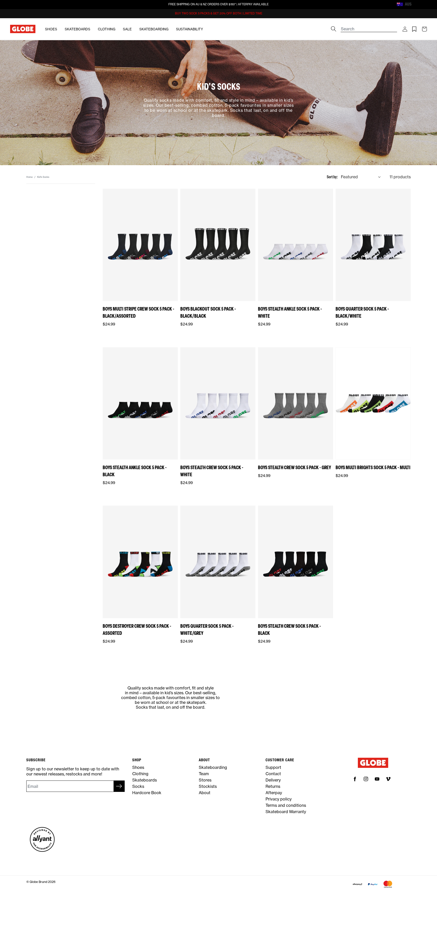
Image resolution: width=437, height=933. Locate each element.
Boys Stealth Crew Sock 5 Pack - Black (289, 629)
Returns (273, 786)
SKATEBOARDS (77, 29)
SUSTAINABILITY (189, 29)
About (204, 792)
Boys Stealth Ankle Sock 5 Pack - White (290, 312)
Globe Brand (38, 882)
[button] (405, 29)
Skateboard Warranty (286, 811)
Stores (205, 780)
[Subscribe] (119, 786)
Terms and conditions (286, 805)
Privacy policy (279, 798)
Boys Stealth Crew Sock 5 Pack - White (211, 471)
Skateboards (144, 780)
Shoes (138, 767)
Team (204, 773)
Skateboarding (213, 767)
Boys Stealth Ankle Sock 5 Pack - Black (135, 471)
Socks (138, 786)
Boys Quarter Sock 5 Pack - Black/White (362, 312)
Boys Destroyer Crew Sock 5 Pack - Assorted (137, 629)
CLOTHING (106, 29)
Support (273, 767)
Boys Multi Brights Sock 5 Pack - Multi (373, 467)
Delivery (273, 780)
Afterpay (274, 792)
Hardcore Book (146, 792)
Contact (273, 773)
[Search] (333, 29)
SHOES (51, 29)
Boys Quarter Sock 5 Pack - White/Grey (207, 629)
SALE (127, 29)
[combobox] (369, 26)
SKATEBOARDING (153, 29)
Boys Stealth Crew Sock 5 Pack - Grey (294, 467)
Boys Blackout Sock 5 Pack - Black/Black (208, 312)
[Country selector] (416, 4)
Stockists (208, 786)
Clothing (140, 773)
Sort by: (332, 176)
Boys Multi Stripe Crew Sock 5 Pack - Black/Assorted (138, 312)
